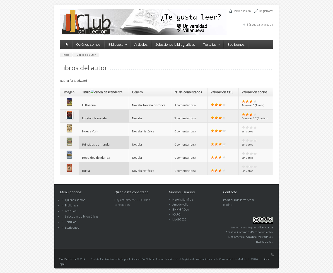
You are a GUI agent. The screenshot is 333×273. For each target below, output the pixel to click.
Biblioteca (115, 44)
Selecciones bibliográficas (175, 44)
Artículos (141, 44)
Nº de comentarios (188, 92)
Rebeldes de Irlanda (96, 158)
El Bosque (89, 105)
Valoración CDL (222, 92)
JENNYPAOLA (180, 209)
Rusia (86, 171)
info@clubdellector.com (238, 200)
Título (86, 92)
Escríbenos (236, 44)
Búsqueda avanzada (260, 24)
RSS (272, 254)
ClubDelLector (67, 259)
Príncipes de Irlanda (96, 144)
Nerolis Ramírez (182, 199)
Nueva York (90, 131)
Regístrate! (266, 11)
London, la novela (94, 118)
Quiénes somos (88, 44)
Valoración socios (255, 92)
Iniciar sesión (242, 11)
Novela (137, 105)
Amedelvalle (180, 204)
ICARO (176, 214)
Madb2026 (179, 219)
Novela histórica (154, 105)
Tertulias (210, 44)
